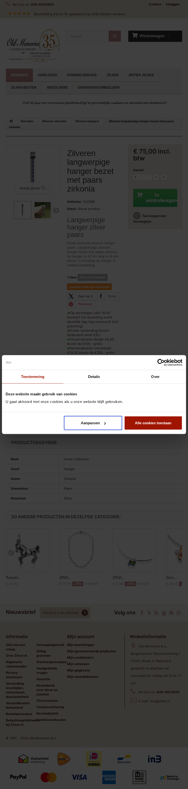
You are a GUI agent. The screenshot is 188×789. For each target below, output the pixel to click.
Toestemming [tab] (32, 376)
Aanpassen (90, 423)
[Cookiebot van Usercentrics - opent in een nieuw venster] (161, 362)
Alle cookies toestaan (153, 423)
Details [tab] (94, 376)
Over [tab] (155, 376)
